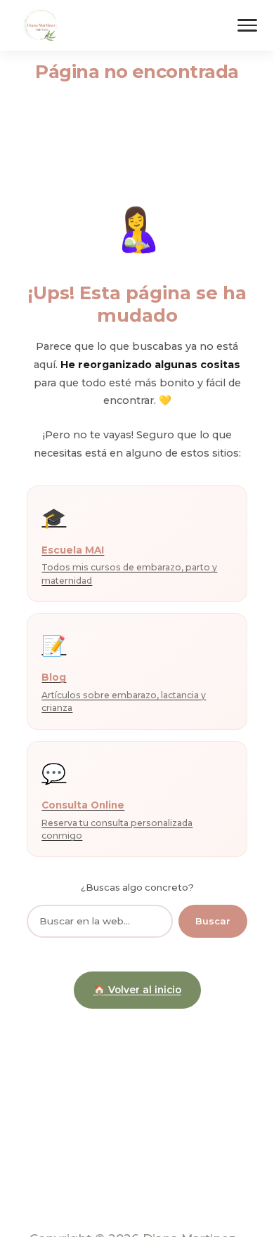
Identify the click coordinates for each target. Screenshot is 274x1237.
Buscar (212, 921)
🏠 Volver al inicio (137, 989)
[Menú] (247, 25)
